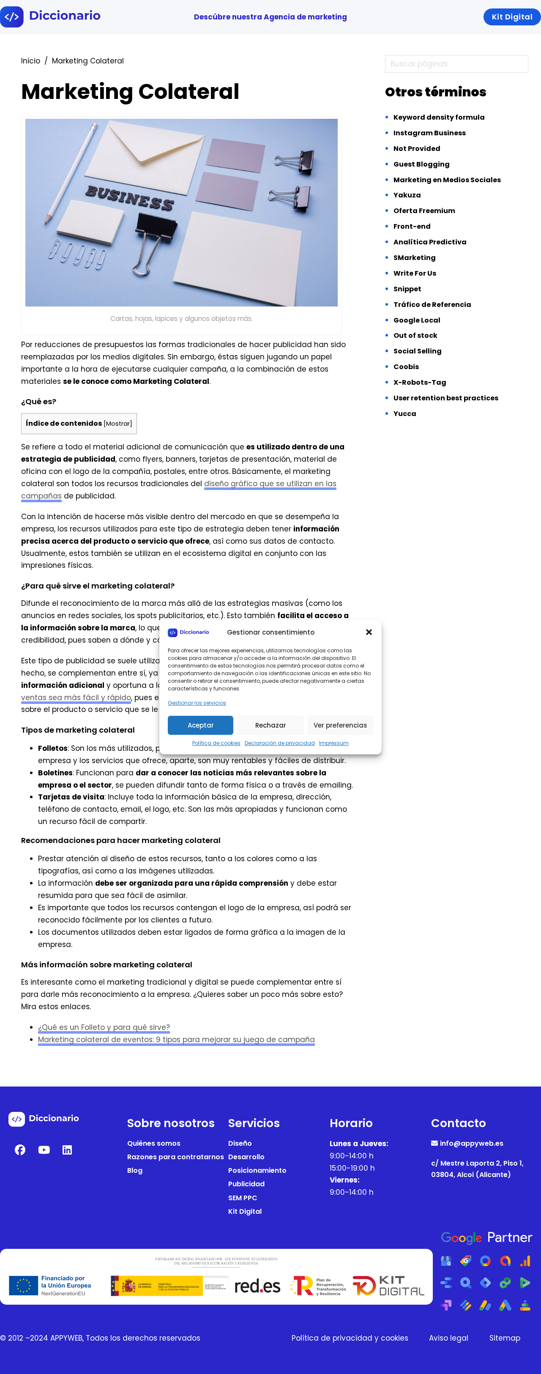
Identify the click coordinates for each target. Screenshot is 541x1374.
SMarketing (414, 258)
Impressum (334, 743)
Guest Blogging (421, 164)
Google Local (416, 320)
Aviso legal (448, 1338)
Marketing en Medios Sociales (447, 180)
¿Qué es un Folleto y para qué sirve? (104, 1027)
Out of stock (415, 335)
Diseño (240, 1143)
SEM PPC (242, 1198)
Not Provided (416, 148)
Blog (134, 1170)
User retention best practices (445, 398)
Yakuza (407, 195)
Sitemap (504, 1338)
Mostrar (118, 423)
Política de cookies (216, 743)
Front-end (412, 226)
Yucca (404, 414)
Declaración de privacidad (280, 743)
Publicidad (246, 1184)
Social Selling (417, 351)
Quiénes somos (153, 1143)
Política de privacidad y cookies (350, 1338)
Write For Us (414, 273)
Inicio (30, 61)
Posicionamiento (257, 1170)
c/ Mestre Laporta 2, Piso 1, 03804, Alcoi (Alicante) (477, 1169)
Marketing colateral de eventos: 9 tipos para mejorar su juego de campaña (176, 1040)
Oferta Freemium (424, 211)
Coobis (406, 367)
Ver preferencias (340, 725)
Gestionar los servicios (197, 702)
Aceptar (201, 725)
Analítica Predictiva (430, 242)
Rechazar (270, 725)
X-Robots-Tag (419, 382)
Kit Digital (245, 1211)
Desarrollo (246, 1157)
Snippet (407, 289)
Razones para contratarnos (175, 1157)
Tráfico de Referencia (432, 304)
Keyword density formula (439, 117)
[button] (369, 632)
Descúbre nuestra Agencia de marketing (270, 17)
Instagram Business (429, 133)
